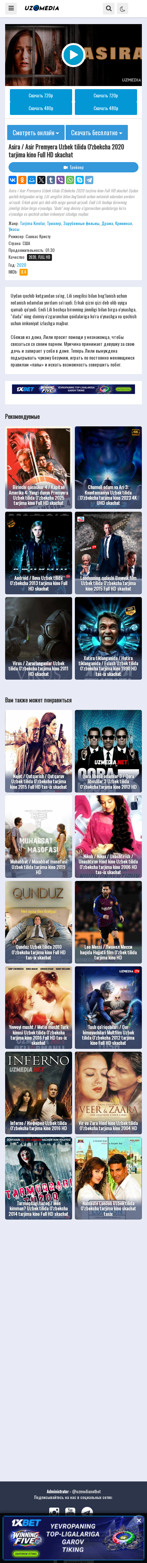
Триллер (54, 223)
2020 (21, 265)
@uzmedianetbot (86, 1491)
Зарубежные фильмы (81, 223)
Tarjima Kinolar (32, 223)
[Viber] (60, 180)
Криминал (123, 223)
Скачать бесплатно (95, 132)
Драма (107, 223)
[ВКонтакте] (13, 180)
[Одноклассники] (22, 180)
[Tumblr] (51, 180)
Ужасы (14, 229)
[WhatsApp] (70, 180)
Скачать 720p (41, 95)
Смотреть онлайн (34, 132)
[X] (41, 180)
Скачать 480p (41, 108)
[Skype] (80, 180)
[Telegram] (89, 180)
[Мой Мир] (32, 180)
